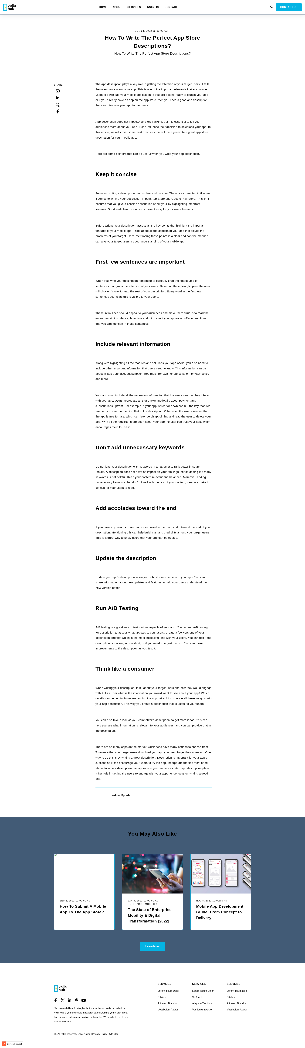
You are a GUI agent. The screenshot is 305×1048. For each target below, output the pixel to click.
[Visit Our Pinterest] (76, 1000)
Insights (153, 7)
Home (103, 7)
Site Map (113, 1034)
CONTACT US (289, 7)
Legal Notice (84, 1034)
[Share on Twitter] (57, 104)
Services (134, 7)
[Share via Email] (57, 91)
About (117, 7)
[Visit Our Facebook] (55, 1000)
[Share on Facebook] (57, 111)
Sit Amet (162, 997)
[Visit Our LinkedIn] (69, 1000)
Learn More (152, 946)
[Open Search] (271, 7)
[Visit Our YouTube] (83, 1000)
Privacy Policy (99, 1034)
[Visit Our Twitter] (62, 1000)
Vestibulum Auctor (168, 1009)
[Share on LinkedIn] (57, 98)
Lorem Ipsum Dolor (168, 990)
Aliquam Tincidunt (168, 1003)
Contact (171, 7)
